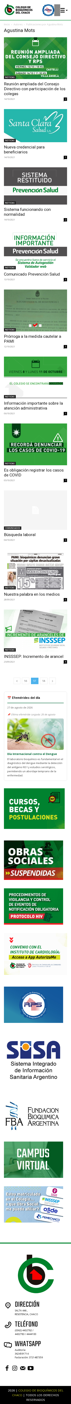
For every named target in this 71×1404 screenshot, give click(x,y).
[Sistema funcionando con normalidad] (35, 186)
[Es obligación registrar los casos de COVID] (35, 444)
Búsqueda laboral (20, 534)
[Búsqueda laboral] (35, 510)
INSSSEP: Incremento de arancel (34, 656)
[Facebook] (7, 1368)
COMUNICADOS (12, 528)
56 (25, 681)
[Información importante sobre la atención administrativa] (35, 377)
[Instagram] (15, 1368)
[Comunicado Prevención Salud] (35, 250)
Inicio (7, 24)
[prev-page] (17, 681)
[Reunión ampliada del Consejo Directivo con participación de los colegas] (35, 58)
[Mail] (23, 1368)
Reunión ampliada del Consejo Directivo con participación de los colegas (34, 89)
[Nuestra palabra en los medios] (35, 570)
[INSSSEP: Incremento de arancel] (35, 630)
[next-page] (52, 681)
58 (43, 681)
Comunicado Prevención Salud (32, 274)
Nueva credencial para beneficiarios (24, 149)
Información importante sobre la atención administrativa (33, 406)
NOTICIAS (10, 77)
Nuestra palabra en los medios (32, 594)
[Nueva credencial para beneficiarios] (35, 125)
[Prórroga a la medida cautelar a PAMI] (35, 310)
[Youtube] (31, 1368)
